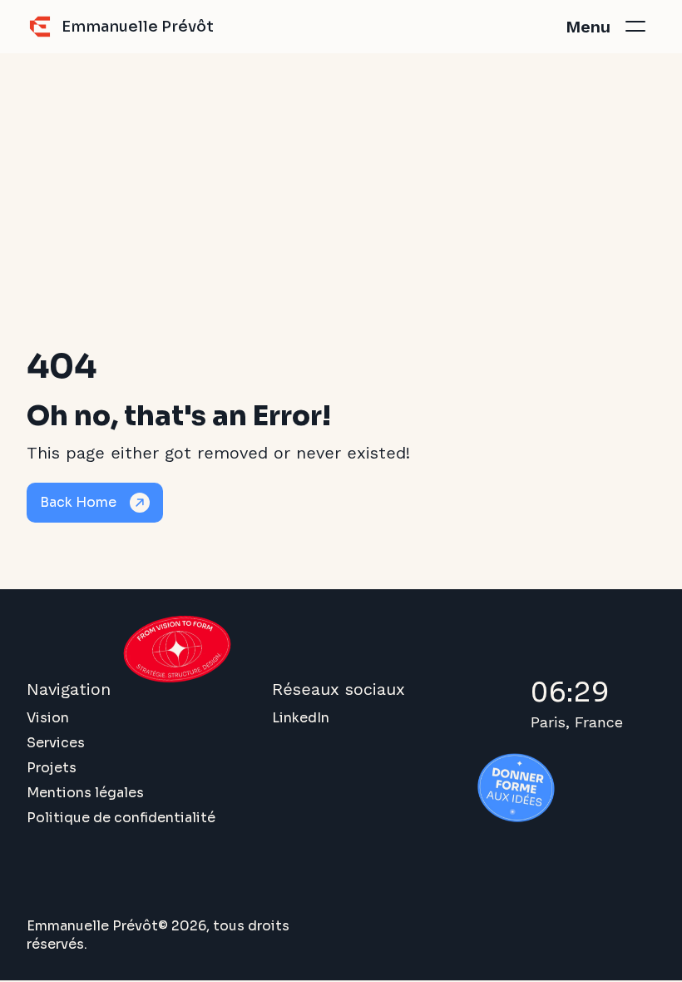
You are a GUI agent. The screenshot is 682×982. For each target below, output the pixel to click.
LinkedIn (300, 718)
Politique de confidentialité (121, 817)
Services (56, 742)
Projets (52, 767)
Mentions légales (85, 792)
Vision (48, 718)
